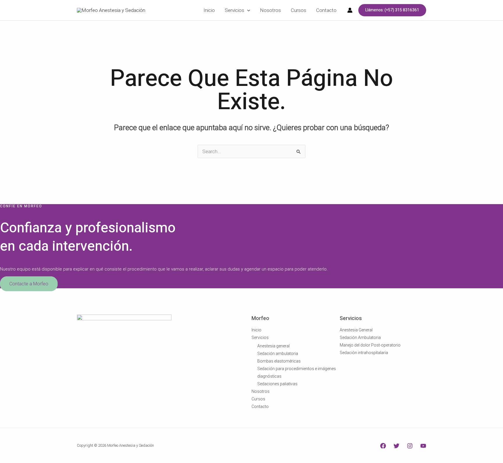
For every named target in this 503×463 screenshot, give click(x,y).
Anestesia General (356, 330)
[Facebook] (383, 446)
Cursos (258, 399)
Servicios (260, 337)
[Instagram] (410, 446)
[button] (392, 10)
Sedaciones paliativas (277, 383)
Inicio (256, 330)
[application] (247, 10)
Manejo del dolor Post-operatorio (370, 345)
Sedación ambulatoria (277, 353)
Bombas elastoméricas (279, 361)
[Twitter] (396, 446)
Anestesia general (273, 346)
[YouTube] (423, 446)
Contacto (260, 406)
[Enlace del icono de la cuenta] (350, 10)
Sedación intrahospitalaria (364, 352)
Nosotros (261, 391)
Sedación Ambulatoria (360, 337)
